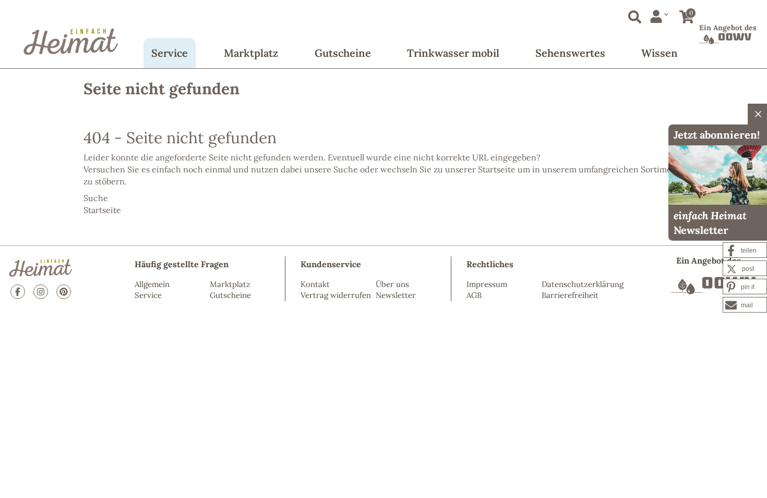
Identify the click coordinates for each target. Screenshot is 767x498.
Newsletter (396, 295)
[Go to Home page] (71, 34)
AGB (474, 295)
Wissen (659, 52)
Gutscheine (343, 52)
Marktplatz (251, 52)
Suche (345, 169)
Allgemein (152, 284)
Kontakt (315, 284)
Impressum (486, 284)
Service (169, 52)
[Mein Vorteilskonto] (659, 16)
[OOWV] (713, 285)
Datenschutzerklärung (583, 284)
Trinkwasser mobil (453, 52)
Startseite (497, 169)
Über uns (392, 284)
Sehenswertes (570, 52)
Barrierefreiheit (570, 295)
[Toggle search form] (632, 14)
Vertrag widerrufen (336, 295)
